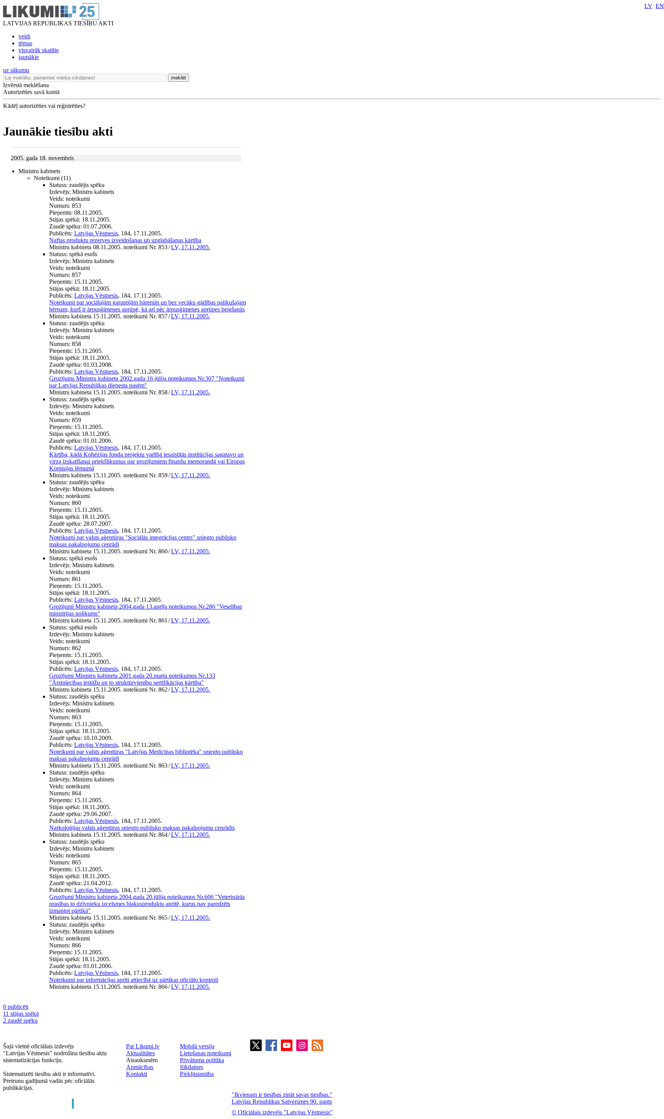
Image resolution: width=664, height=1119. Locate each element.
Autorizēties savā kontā (31, 92)
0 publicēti (15, 1006)
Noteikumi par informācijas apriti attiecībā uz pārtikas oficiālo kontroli (133, 980)
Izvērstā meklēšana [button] (26, 85)
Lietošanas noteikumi (205, 1053)
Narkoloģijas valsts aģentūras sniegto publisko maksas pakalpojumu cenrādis (142, 827)
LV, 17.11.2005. (190, 247)
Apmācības (139, 1067)
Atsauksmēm (142, 1060)
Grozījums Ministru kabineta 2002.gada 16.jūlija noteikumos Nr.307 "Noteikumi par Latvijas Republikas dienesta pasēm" (146, 382)
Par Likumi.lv (142, 1046)
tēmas (25, 43)
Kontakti (136, 1074)
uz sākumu (16, 70)
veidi (24, 36)
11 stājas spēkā (21, 1013)
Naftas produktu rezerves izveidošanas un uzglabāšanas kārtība (125, 240)
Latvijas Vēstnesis (96, 233)
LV (648, 6)
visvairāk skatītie (38, 50)
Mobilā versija (197, 1046)
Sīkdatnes (191, 1067)
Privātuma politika (202, 1060)
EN (660, 6)
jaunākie (28, 57)
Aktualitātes (140, 1053)
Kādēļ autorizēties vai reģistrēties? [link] (44, 106)
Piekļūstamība (197, 1074)
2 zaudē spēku (20, 1020)
